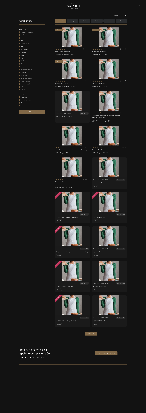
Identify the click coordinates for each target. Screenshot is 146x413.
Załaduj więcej (91, 334)
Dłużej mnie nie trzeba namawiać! (106, 353)
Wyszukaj (32, 112)
